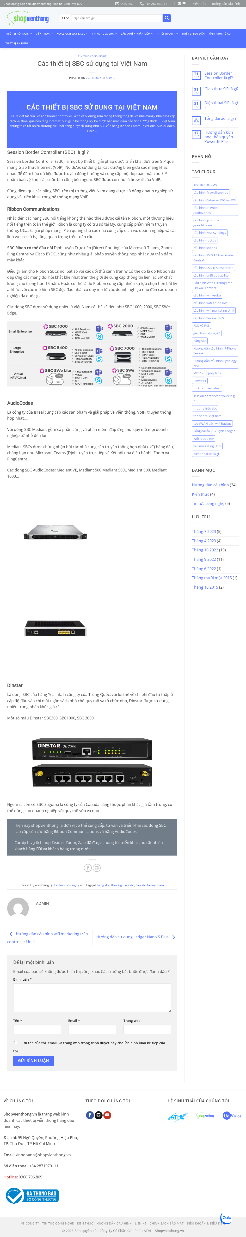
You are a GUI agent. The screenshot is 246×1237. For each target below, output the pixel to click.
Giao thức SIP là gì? (221, 89)
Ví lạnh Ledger (225, 431)
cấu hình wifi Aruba (207, 295)
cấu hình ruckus (204, 240)
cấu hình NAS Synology (209, 232)
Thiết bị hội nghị (17, 33)
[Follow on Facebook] (174, 3)
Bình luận (22, 979)
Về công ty (30, 1223)
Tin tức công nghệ (92, 56)
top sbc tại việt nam (150, 885)
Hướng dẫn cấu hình (225, 3)
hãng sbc (103, 885)
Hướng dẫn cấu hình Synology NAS (215, 363)
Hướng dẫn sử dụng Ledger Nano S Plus (133, 937)
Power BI (199, 381)
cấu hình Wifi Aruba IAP (210, 303)
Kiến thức (199, 3)
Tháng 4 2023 (204, 540)
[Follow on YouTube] (184, 3)
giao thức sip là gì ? (206, 333)
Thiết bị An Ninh (17, 43)
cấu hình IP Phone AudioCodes (206, 210)
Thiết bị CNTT (166, 33)
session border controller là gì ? (214, 398)
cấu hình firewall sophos (210, 192)
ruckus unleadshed (207, 388)
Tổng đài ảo (201, 431)
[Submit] (167, 18)
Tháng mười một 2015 (212, 577)
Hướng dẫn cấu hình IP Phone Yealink (214, 350)
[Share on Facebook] (88, 868)
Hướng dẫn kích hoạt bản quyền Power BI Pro (218, 137)
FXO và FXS (201, 325)
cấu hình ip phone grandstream (206, 222)
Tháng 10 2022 (205, 550)
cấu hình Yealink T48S (208, 318)
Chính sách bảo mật (167, 1223)
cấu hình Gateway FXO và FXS (214, 200)
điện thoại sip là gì (206, 454)
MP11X (198, 373)
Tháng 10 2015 (205, 587)
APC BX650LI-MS (205, 185)
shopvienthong (45, 825)
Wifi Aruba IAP (203, 438)
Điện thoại (43, 33)
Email (74, 1020)
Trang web (132, 1020)
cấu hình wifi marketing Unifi (213, 310)
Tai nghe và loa (103, 33)
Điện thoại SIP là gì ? (221, 105)
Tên (17, 1020)
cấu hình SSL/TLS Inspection (213, 268)
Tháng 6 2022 (204, 568)
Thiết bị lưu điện (193, 33)
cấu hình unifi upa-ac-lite (210, 275)
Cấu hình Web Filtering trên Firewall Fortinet (212, 285)
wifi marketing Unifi (207, 446)
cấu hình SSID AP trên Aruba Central (213, 257)
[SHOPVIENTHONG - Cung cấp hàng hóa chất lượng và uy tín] (28, 18)
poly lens (214, 373)
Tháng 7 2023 (204, 531)
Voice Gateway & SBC (71, 33)
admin (110, 78)
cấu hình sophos (205, 248)
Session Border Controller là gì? (218, 75)
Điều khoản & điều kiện (206, 1223)
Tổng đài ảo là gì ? (220, 118)
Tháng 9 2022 (204, 559)
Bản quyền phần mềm (135, 33)
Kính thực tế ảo (220, 33)
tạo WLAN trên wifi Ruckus (212, 423)
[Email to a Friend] (97, 868)
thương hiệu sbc (122, 885)
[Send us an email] (179, 3)
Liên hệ (141, 1223)
